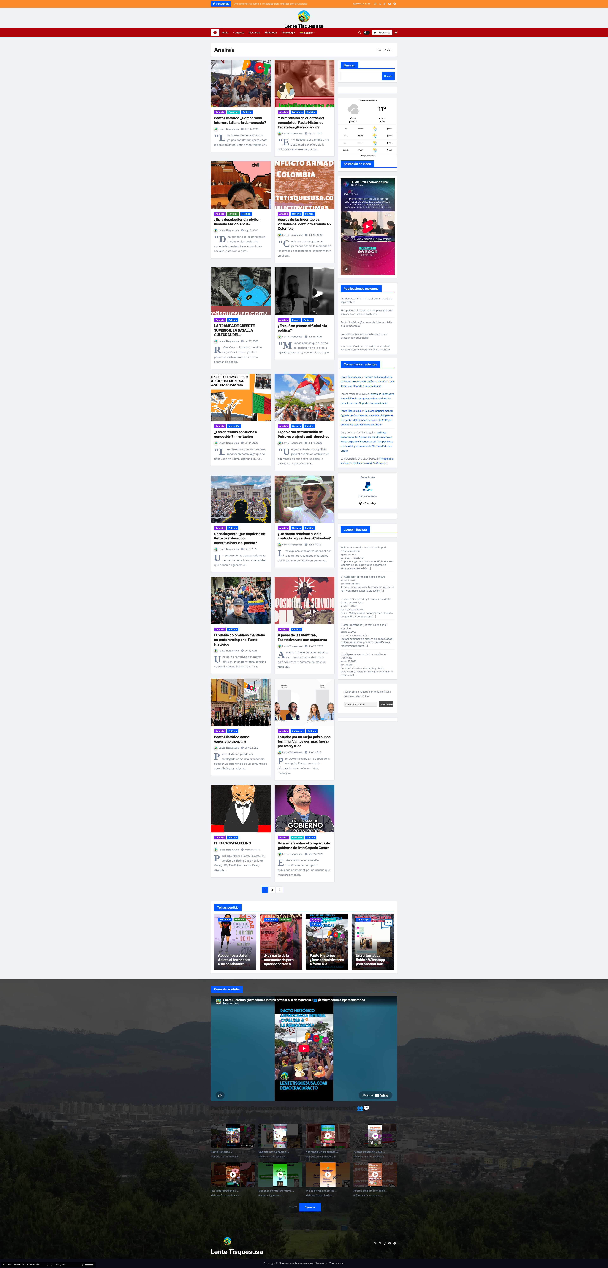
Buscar (349, 65)
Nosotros (254, 32)
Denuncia (297, 112)
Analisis (220, 112)
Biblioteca (271, 32)
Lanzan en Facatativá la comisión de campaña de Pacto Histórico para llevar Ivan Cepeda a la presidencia (367, 381)
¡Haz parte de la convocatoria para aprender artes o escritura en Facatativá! (367, 312)
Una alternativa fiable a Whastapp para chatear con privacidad (364, 336)
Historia (296, 213)
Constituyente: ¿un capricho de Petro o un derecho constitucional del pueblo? (239, 538)
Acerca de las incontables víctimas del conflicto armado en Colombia (304, 224)
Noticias (233, 213)
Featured (233, 112)
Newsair (319, 1263)
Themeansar (336, 1263)
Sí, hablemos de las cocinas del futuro (363, 576)
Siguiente (310, 1207)
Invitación (234, 426)
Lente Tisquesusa (304, 26)
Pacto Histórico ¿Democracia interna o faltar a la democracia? (327, 961)
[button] (308, 32)
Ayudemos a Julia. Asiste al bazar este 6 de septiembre (234, 959)
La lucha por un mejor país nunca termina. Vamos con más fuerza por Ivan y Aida (304, 741)
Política (247, 112)
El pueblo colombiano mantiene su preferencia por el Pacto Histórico (239, 639)
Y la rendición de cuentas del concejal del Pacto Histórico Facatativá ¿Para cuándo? (301, 122)
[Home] (215, 32)
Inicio (225, 32)
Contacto (238, 32)
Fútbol (295, 320)
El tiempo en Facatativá (367, 156)
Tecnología (288, 32)
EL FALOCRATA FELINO (232, 843)
